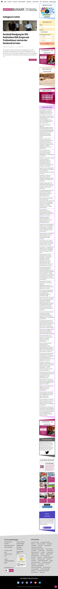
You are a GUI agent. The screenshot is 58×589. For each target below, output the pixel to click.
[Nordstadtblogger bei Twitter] (27, 582)
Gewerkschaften (35, 552)
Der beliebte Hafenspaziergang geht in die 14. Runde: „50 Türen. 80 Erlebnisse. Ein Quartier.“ (47, 349)
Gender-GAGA (53, 1)
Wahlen (33, 570)
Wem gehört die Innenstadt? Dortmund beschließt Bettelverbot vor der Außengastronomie (47, 375)
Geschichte (49, 550)
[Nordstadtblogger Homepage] (2, 1)
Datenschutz (19, 549)
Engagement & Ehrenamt (36, 547)
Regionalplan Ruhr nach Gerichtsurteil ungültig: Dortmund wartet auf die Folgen (45, 134)
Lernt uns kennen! (21, 541)
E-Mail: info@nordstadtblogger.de (9, 560)
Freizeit (33, 550)
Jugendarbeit (34, 553)
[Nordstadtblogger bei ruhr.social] (31, 582)
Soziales (40, 563)
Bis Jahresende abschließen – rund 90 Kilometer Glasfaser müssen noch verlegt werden (46, 368)
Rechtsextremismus (35, 562)
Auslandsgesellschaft (45, 542)
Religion (33, 563)
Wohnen (42, 572)
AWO (33, 543)
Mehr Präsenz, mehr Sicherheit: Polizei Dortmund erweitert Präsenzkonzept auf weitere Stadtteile (46, 307)
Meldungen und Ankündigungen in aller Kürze (46, 251)
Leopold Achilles (20, 46)
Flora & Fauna (49, 548)
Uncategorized (46, 567)
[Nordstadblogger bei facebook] (22, 582)
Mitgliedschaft (20, 545)
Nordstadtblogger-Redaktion (46, 190)
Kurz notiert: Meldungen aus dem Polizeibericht (46, 122)
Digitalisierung (47, 545)
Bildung (49, 543)
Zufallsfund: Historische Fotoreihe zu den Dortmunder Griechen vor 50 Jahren (46, 165)
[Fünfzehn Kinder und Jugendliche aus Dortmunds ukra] (51, 498)
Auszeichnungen (20, 543)
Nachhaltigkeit (41, 558)
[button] (47, 12)
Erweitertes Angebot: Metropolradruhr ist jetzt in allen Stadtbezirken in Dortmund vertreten (46, 194)
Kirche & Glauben (35, 555)
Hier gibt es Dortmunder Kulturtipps (47, 333)
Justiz (42, 553)
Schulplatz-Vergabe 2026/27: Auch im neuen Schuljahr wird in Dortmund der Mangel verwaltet (47, 236)
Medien (39, 557)
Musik (33, 558)
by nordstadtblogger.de (29, 586)
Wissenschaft (34, 572)
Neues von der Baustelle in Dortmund (46, 113)
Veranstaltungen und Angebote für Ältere (46, 383)
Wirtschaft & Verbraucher (43, 570)
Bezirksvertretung (41, 543)
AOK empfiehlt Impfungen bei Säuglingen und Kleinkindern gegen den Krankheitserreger (46, 293)
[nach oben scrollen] (56, 587)
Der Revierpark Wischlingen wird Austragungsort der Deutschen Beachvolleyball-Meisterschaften (47, 413)
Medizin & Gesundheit (48, 557)
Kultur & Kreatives (45, 555)
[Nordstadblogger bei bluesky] (18, 582)
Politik (48, 558)
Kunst (33, 557)
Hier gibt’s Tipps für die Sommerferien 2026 (46, 396)
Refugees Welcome (46, 562)
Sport (47, 563)
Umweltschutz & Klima (36, 567)
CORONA (33, 545)
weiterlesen (32, 59)
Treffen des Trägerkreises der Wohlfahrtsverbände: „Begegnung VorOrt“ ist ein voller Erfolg (46, 146)
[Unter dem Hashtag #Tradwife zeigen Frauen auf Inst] (43, 487)
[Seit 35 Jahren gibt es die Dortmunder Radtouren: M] (51, 477)
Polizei (33, 560)
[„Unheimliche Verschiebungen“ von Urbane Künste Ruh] (43, 477)
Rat (51, 560)
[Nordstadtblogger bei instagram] (40, 582)
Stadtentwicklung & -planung (37, 565)
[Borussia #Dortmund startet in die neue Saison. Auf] (51, 487)
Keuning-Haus (49, 553)
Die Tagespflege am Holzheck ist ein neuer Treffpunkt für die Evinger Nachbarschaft (46, 205)
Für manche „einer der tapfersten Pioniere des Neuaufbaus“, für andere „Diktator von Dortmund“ (46, 242)
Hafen (43, 552)
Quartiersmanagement (43, 560)
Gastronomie (41, 550)
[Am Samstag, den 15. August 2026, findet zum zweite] (43, 498)
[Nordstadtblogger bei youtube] (35, 582)
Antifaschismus (35, 542)
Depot (40, 545)
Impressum (19, 547)
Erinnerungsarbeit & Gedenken (37, 548)
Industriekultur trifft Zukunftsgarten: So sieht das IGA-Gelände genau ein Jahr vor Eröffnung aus (47, 277)
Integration (50, 552)
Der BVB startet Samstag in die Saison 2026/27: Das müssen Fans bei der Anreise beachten (47, 325)
